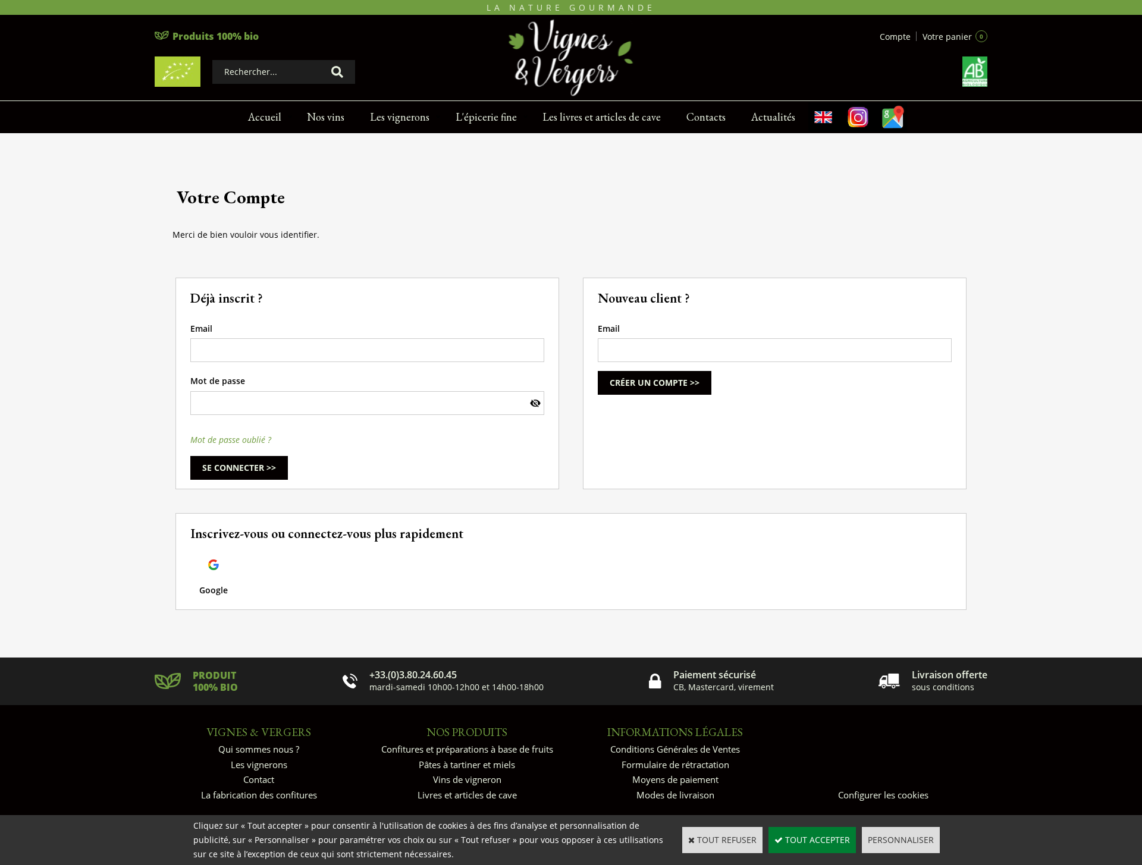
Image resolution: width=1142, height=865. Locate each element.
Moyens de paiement (675, 779)
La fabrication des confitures (259, 795)
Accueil (264, 117)
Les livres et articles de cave (601, 117)
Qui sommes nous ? (258, 749)
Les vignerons (399, 117)
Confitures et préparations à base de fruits (467, 749)
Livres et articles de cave (467, 795)
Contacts (706, 117)
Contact (258, 779)
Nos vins (325, 117)
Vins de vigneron (467, 779)
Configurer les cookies (883, 795)
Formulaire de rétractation (675, 764)
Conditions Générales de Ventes (675, 749)
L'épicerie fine (486, 117)
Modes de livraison (675, 795)
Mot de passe (217, 380)
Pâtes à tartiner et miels (467, 764)
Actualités (773, 117)
